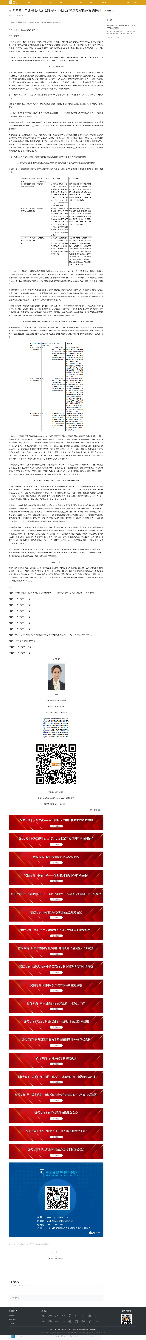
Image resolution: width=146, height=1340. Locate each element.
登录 (11, 1298)
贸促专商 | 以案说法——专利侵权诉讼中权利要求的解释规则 (121, 26)
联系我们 (12, 1323)
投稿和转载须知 (14, 1319)
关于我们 (12, 1315)
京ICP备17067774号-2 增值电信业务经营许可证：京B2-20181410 (85, 1333)
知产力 (19, 1336)
